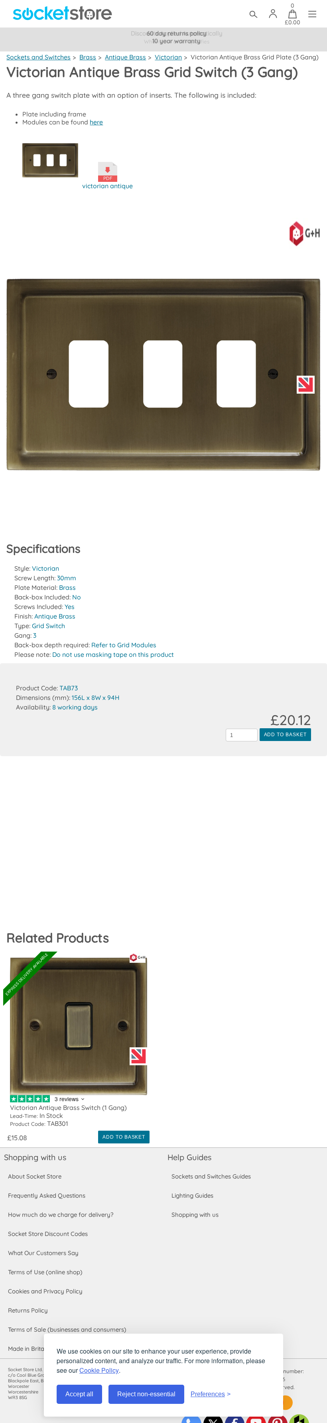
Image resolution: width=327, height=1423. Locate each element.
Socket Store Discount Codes (48, 1234)
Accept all (79, 1394)
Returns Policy (28, 1310)
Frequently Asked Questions (46, 1195)
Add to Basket (285, 734)
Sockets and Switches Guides (211, 1176)
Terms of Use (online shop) (45, 1272)
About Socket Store (34, 1176)
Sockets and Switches (38, 57)
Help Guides (189, 1157)
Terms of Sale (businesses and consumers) (67, 1329)
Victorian (168, 57)
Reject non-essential (146, 1394)
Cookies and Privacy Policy (45, 1291)
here (96, 122)
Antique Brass (125, 57)
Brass (87, 57)
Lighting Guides (192, 1195)
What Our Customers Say (43, 1253)
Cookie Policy (99, 1370)
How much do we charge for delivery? (60, 1214)
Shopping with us (35, 1157)
